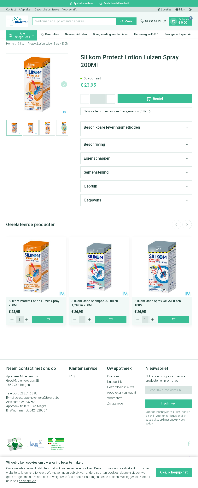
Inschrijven (168, 403)
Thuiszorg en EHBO (146, 34)
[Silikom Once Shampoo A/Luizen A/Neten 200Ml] (99, 267)
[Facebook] (189, 444)
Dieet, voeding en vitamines (110, 34)
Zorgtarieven (116, 403)
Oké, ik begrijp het (174, 472)
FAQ (72, 376)
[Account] (165, 21)
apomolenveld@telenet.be (42, 397)
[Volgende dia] (187, 224)
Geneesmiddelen (76, 34)
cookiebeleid (27, 481)
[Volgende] (64, 84)
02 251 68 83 (29, 393)
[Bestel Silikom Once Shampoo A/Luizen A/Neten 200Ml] (110, 319)
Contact (11, 9)
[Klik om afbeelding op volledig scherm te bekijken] (37, 84)
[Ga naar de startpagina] (17, 21)
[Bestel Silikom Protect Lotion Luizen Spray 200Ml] (47, 319)
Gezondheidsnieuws (47, 9)
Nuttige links (115, 382)
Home (10, 43)
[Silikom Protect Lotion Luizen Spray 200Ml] (36, 267)
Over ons (113, 376)
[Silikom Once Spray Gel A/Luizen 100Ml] (162, 267)
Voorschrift (69, 9)
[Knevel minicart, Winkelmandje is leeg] (173, 21)
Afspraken (25, 9)
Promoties (52, 34)
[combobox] (74, 21)
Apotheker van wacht (121, 392)
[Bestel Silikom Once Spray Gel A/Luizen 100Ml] (173, 319)
